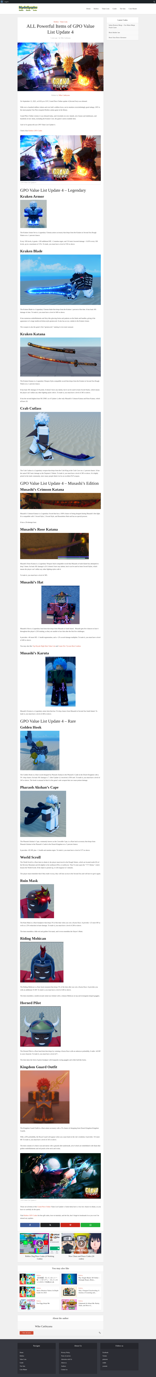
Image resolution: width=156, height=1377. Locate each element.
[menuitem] (2, 1)
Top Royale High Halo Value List (44, 646)
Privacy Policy (65, 1352)
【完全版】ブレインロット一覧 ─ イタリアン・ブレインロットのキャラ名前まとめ (47, 1280)
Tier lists (122, 9)
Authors (63, 1366)
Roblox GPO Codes (35, 131)
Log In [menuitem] (6, 2)
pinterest (105, 1359)
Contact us (64, 1369)
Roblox (96, 9)
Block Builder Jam (114, 32)
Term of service (66, 1356)
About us (64, 1363)
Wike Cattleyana (65, 38)
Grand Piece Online (44, 1207)
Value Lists (105, 9)
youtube (105, 1366)
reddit (104, 1363)
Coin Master (133, 9)
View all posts (26, 1333)
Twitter (105, 1356)
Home (88, 9)
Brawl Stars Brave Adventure (117, 37)
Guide (114, 9)
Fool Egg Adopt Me (43, 1303)
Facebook (105, 1352)
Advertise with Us (66, 1359)
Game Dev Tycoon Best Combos (69, 646)
